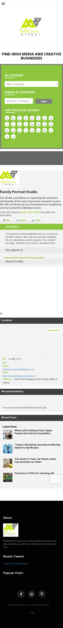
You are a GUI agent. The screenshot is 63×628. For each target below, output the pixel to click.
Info (7, 220)
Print (37, 220)
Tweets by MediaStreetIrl (15, 563)
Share (22, 220)
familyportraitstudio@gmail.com (18, 369)
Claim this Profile (30, 212)
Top (32, 613)
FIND (43, 101)
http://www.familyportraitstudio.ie (18, 375)
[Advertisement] (23, 290)
